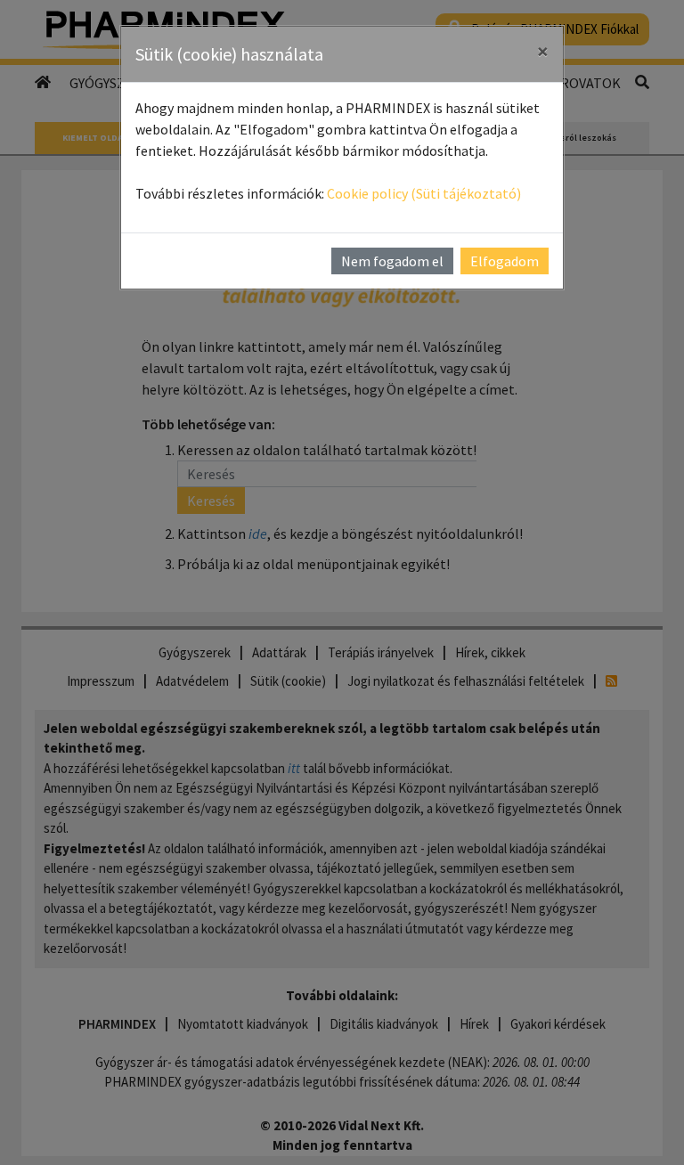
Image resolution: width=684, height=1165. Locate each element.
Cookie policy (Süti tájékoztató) (424, 193)
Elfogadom (504, 261)
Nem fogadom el (392, 261)
